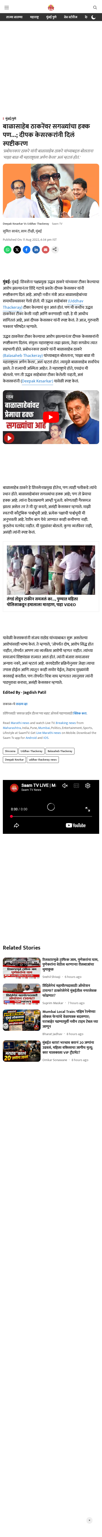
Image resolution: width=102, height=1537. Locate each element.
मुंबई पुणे (51, 17)
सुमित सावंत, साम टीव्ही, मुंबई (22, 231)
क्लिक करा (80, 713)
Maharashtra (12, 728)
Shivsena (10, 751)
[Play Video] (51, 417)
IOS (45, 738)
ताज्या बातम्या (14, 17)
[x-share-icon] (17, 252)
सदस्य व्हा (22, 704)
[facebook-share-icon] (26, 252)
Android (31, 738)
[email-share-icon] (45, 252)
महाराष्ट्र (34, 17)
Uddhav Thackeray (31, 751)
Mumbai (44, 728)
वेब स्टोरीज (70, 17)
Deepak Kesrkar (14, 759)
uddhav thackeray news (43, 759)
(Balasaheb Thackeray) (23, 355)
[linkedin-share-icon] (36, 252)
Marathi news (20, 723)
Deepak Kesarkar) (37, 381)
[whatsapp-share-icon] (7, 252)
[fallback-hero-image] (22, 968)
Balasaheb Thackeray (60, 751)
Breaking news (66, 723)
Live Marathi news (48, 733)
